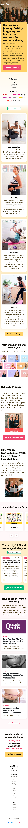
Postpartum (14, 779)
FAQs (14, 793)
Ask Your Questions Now (14, 437)
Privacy (14, 807)
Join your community (14, 588)
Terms (14, 804)
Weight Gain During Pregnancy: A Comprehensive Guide (12, 710)
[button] (25, 4)
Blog (14, 795)
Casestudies (14, 798)
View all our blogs (14, 723)
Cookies (14, 809)
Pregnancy (14, 776)
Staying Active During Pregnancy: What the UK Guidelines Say (13, 676)
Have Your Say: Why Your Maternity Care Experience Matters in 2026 (13, 641)
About (14, 790)
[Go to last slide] (11, 535)
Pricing (14, 784)
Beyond (14, 781)
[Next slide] (16, 535)
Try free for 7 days (12, 67)
